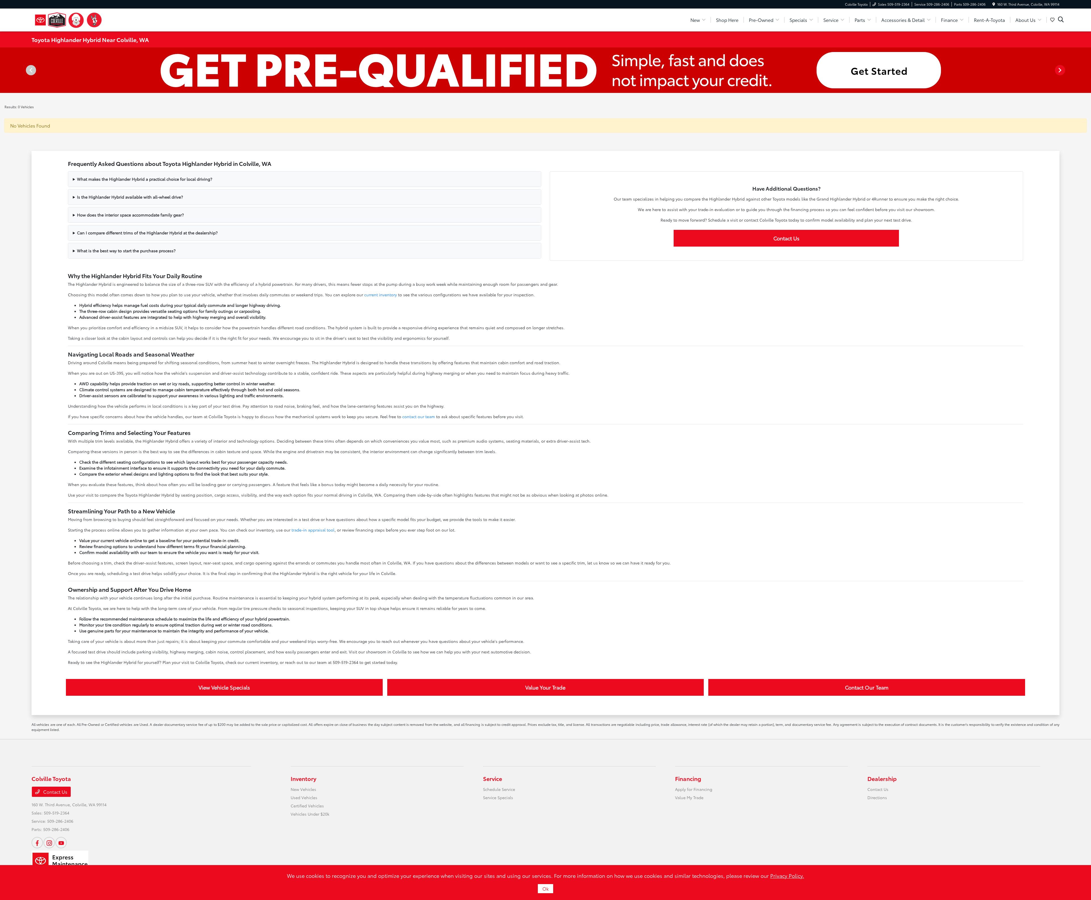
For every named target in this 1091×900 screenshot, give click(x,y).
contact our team (418, 416)
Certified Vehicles (307, 806)
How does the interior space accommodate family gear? (130, 215)
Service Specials (498, 797)
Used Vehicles (304, 797)
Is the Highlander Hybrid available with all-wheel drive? (130, 197)
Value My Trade (689, 797)
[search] (1061, 19)
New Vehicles (303, 789)
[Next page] (1060, 70)
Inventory (303, 778)
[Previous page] (30, 70)
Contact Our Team (866, 687)
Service (492, 778)
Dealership (882, 778)
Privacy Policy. (787, 875)
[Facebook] (37, 842)
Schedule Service (499, 789)
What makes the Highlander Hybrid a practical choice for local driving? (144, 179)
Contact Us (786, 238)
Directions (877, 797)
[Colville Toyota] (68, 19)
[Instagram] (49, 842)
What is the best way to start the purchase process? (126, 250)
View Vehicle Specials (224, 687)
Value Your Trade (545, 687)
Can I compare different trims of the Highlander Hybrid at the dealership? (147, 233)
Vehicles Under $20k (310, 814)
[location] (993, 4)
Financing (688, 778)
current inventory (380, 294)
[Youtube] (61, 842)
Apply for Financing (693, 789)
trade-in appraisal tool (313, 530)
